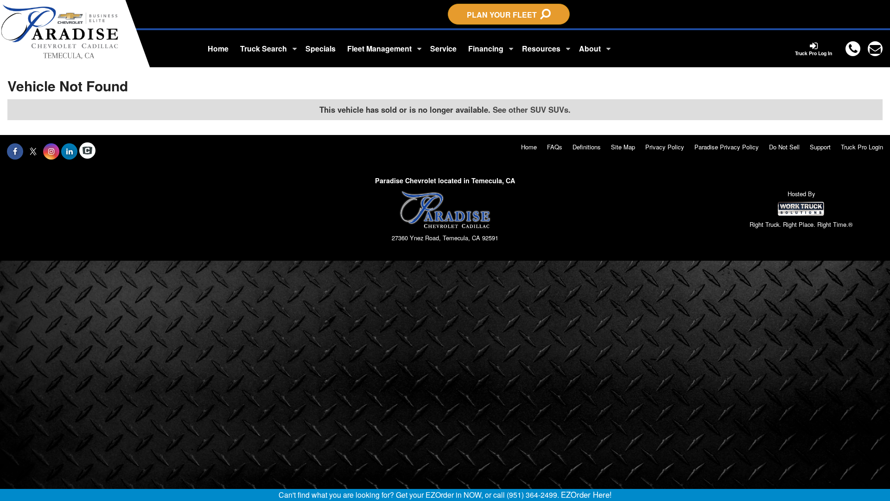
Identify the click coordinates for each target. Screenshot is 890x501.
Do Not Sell (784, 146)
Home (218, 48)
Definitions (586, 146)
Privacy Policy (664, 146)
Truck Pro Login (862, 146)
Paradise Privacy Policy (726, 146)
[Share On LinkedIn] (69, 151)
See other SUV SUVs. (532, 109)
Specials (320, 48)
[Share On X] (33, 151)
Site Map (623, 146)
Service (443, 48)
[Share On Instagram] (51, 151)
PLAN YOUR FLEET (503, 14)
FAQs (554, 146)
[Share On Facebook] (15, 151)
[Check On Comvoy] (87, 151)
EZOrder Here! (586, 494)
